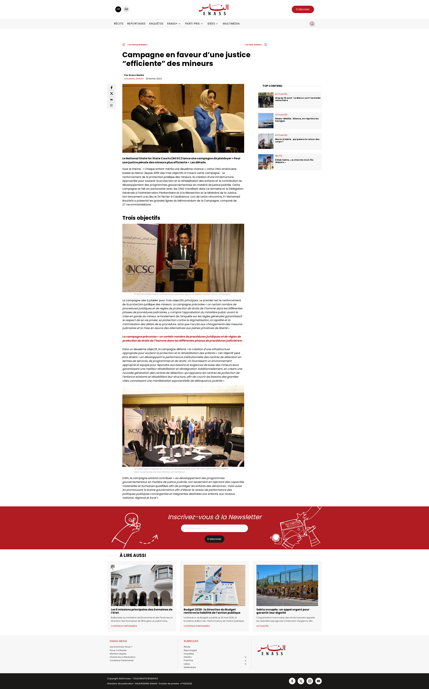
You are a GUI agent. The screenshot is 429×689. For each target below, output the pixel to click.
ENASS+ (172, 24)
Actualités (129, 78)
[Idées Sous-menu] (217, 23)
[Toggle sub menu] (245, 657)
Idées (211, 24)
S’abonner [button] (303, 9)
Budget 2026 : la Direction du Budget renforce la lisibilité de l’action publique (212, 611)
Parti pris (192, 24)
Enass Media (136, 75)
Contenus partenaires (122, 660)
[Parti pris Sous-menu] (201, 23)
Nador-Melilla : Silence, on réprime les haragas (297, 119)
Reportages (136, 24)
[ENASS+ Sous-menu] (179, 23)
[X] (111, 94)
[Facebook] (111, 88)
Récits (119, 24)
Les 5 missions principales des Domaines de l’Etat (141, 611)
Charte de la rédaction (122, 657)
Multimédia (231, 24)
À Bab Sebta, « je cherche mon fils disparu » (294, 161)
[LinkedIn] (111, 99)
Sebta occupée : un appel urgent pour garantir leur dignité (282, 611)
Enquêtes (156, 24)
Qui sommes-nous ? (121, 646)
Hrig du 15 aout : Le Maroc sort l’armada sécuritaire (297, 99)
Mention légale (118, 653)
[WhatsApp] (111, 105)
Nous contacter (118, 650)
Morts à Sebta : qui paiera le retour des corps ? (297, 140)
